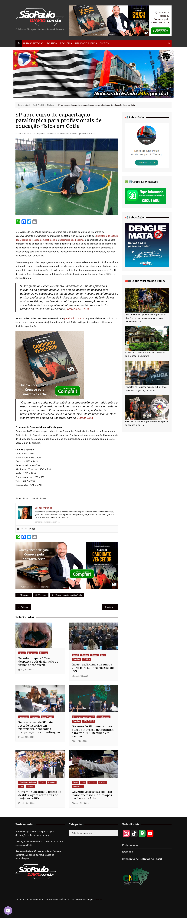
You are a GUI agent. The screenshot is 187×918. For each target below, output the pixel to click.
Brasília (85, 655)
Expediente (127, 852)
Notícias (73, 133)
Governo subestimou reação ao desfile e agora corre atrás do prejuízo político (39, 795)
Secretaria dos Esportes (71, 239)
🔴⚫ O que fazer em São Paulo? (145, 280)
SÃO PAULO (47, 717)
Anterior (24, 607)
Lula (102, 655)
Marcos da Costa (78, 309)
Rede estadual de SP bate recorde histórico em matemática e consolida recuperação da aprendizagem (39, 727)
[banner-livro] (66, 565)
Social (93, 133)
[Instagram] (22, 529)
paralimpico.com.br (74, 318)
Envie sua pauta (130, 845)
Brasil (22, 653)
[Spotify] (33, 529)
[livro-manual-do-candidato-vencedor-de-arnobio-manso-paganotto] (49, 364)
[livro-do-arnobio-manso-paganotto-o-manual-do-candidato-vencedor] (120, 20)
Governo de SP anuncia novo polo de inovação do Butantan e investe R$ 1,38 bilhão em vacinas (93, 731)
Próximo (109, 607)
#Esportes (42, 595)
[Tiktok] (29, 529)
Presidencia (77, 786)
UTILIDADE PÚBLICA (86, 43)
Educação (24, 717)
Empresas (32, 653)
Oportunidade (84, 133)
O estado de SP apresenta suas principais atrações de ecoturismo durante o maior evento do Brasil (145, 318)
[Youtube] (18, 529)
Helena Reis (85, 417)
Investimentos (103, 717)
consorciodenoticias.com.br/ (47, 522)
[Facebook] (26, 529)
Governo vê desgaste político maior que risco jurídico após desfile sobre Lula (92, 795)
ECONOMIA (66, 43)
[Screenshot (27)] (147, 145)
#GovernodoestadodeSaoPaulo (68, 595)
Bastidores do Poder (28, 782)
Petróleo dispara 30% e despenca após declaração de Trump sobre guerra (38, 661)
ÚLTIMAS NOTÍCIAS (33, 43)
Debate (94, 655)
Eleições (51, 782)
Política (87, 659)
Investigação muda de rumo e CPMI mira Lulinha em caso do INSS (93, 668)
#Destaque (25, 595)
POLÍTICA (52, 43)
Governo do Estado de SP (57, 133)
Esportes (41, 133)
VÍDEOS (104, 43)
